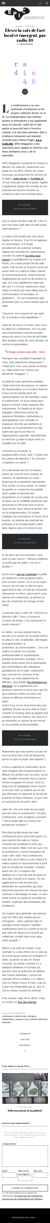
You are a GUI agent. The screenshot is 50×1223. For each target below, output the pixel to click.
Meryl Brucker (27, 44)
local (27, 1019)
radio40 (33, 1019)
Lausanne (19, 1019)
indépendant (7, 1019)
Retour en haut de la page (23, 1218)
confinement (7, 1016)
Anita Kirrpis (20, 178)
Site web (38, 1170)
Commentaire (9, 1143)
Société (18, 26)
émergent (31, 1016)
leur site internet (27, 1002)
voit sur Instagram (26, 574)
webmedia (42, 1019)
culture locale (20, 1016)
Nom (5, 1170)
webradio (6, 1022)
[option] (25, 1092)
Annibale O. (37, 178)
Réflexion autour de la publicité (25, 1110)
